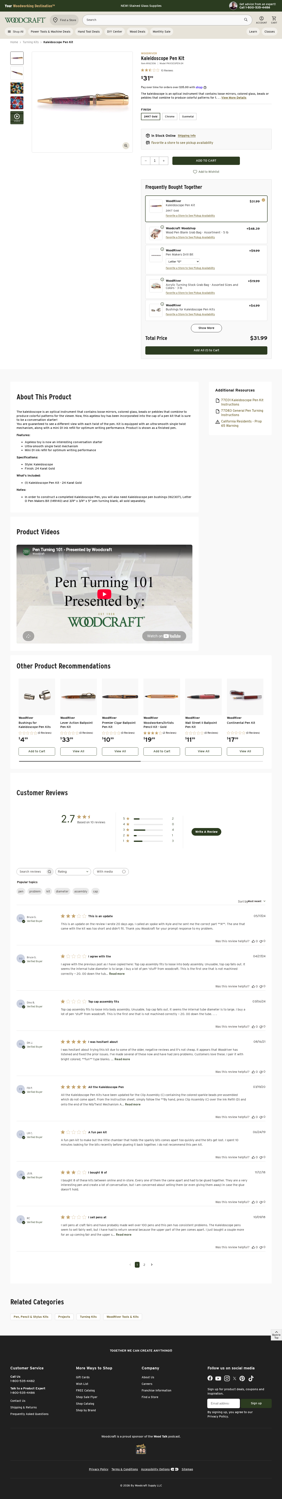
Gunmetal (188, 116)
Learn (253, 31)
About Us (148, 1377)
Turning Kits (31, 42)
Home (14, 42)
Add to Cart (36, 751)
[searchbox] (31, 871)
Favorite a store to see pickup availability (182, 143)
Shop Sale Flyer (86, 1397)
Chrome (169, 116)
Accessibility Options (155, 1469)
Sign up (256, 1403)
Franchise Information (156, 1390)
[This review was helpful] (253, 941)
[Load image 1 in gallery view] (17, 58)
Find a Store (150, 1397)
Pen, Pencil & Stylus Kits (31, 1316)
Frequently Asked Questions (29, 1414)
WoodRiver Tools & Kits (123, 1316)
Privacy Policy (217, 1416)
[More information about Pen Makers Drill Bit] (162, 249)
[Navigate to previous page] (130, 1265)
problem (35, 891)
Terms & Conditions (124, 1469)
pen (21, 891)
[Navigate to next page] (151, 1265)
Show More (206, 328)
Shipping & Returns (23, 1407)
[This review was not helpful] (260, 941)
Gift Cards (83, 1377)
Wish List (82, 1383)
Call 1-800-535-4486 (254, 7)
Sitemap (187, 1469)
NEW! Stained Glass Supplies (141, 6)
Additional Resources (235, 390)
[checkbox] (206, 209)
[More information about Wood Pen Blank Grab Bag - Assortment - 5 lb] (162, 226)
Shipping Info (187, 135)
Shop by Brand (86, 1410)
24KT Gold (150, 116)
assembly (80, 891)
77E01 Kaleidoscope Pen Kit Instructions (242, 402)
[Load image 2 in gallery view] (17, 73)
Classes (269, 31)
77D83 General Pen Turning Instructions (242, 413)
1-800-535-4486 (22, 1393)
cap (95, 891)
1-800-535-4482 (22, 1381)
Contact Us (17, 1400)
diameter (62, 891)
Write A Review (206, 832)
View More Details (233, 97)
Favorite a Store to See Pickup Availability (190, 215)
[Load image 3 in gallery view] (17, 88)
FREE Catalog (85, 1390)
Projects (64, 1316)
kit (48, 891)
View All (78, 751)
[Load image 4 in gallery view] (17, 102)
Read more (117, 973)
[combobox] (73, 871)
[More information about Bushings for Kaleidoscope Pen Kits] (162, 303)
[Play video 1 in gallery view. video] (17, 117)
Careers (147, 1383)
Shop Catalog (85, 1403)
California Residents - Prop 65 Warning (241, 423)
